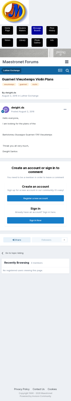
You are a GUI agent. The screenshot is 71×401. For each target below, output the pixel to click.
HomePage (7, 29)
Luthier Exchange (29, 95)
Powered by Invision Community (35, 396)
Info (52, 40)
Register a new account (35, 198)
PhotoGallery (37, 41)
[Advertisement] (15, 326)
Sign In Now (35, 220)
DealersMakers (22, 29)
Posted (22, 111)
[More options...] (65, 109)
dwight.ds (10, 92)
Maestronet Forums (20, 61)
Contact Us (39, 389)
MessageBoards (37, 29)
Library (22, 40)
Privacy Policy (22, 389)
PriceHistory (52, 29)
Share (17, 239)
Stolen (7, 40)
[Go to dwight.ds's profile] (6, 109)
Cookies (52, 389)
